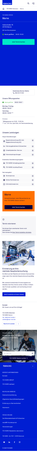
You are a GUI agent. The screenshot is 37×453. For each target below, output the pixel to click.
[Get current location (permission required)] (32, 353)
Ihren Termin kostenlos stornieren (21, 232)
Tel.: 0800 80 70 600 (8, 317)
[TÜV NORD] (3, 9)
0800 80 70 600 (19, 93)
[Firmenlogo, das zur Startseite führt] (7, 2)
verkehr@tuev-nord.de (8, 319)
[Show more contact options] (18, 324)
